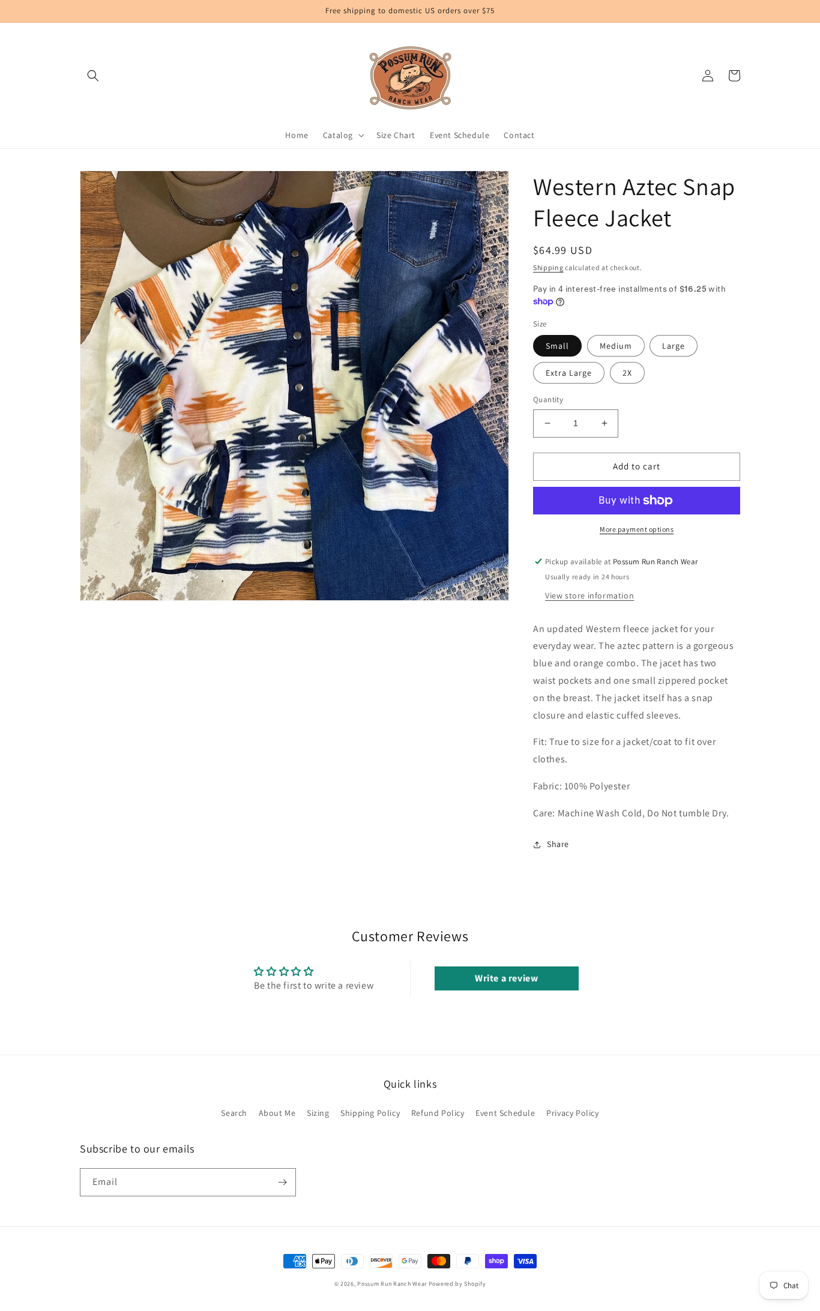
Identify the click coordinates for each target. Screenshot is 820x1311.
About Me (277, 1113)
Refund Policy (438, 1113)
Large (673, 345)
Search (234, 1113)
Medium (616, 345)
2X (627, 372)
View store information (589, 595)
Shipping (548, 267)
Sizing (318, 1113)
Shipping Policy (370, 1113)
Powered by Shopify (457, 1284)
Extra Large (569, 372)
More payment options (637, 529)
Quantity (548, 399)
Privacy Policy (572, 1113)
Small (557, 345)
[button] (93, 75)
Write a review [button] (506, 978)
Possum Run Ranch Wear (392, 1284)
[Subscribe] (282, 1182)
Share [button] (558, 844)
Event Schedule (505, 1113)
